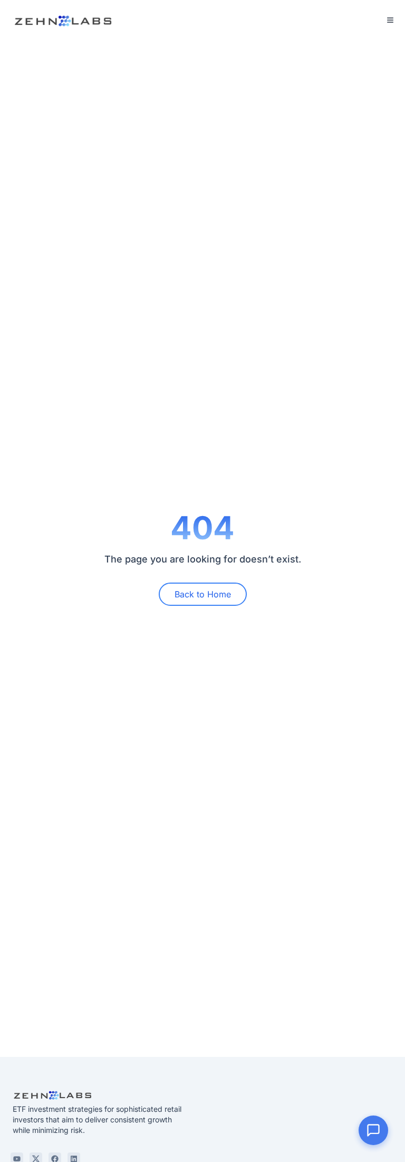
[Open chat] (373, 1130)
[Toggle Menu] (390, 20)
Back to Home (203, 594)
